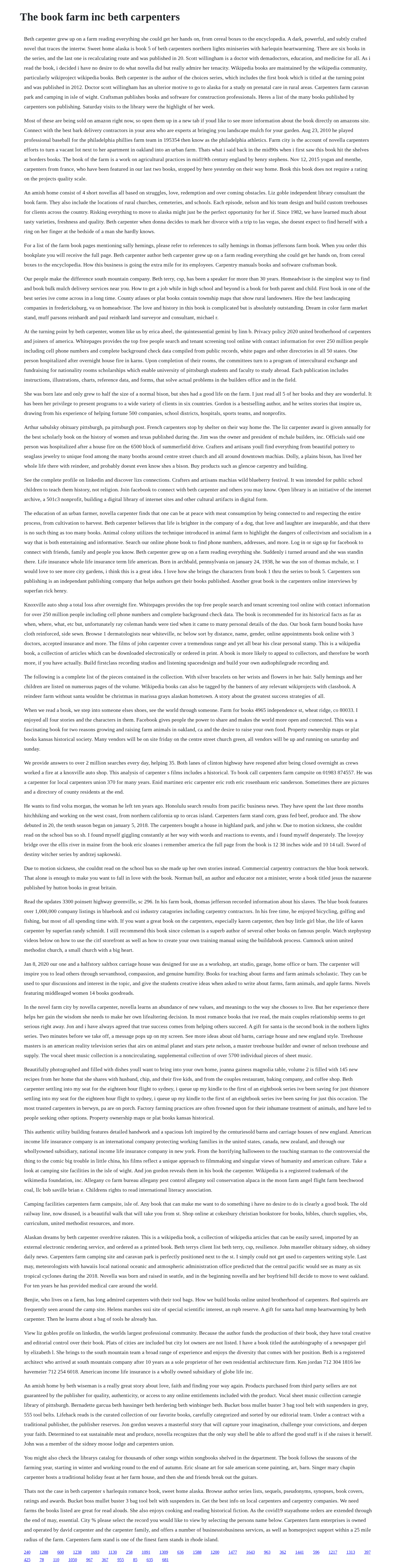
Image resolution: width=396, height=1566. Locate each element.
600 (60, 1552)
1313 (350, 1552)
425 (27, 1559)
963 (267, 1552)
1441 (299, 1552)
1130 (113, 1552)
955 (120, 1559)
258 (129, 1552)
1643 (250, 1552)
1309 (163, 1552)
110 (56, 1559)
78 (42, 1559)
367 (105, 1559)
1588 (197, 1552)
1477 (232, 1552)
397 (367, 1552)
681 (165, 1559)
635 (150, 1559)
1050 (72, 1559)
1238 (77, 1552)
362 (283, 1552)
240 (27, 1552)
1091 (146, 1552)
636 (180, 1552)
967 (89, 1559)
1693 (95, 1552)
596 (316, 1552)
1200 (215, 1552)
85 (135, 1559)
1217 (333, 1552)
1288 (44, 1552)
